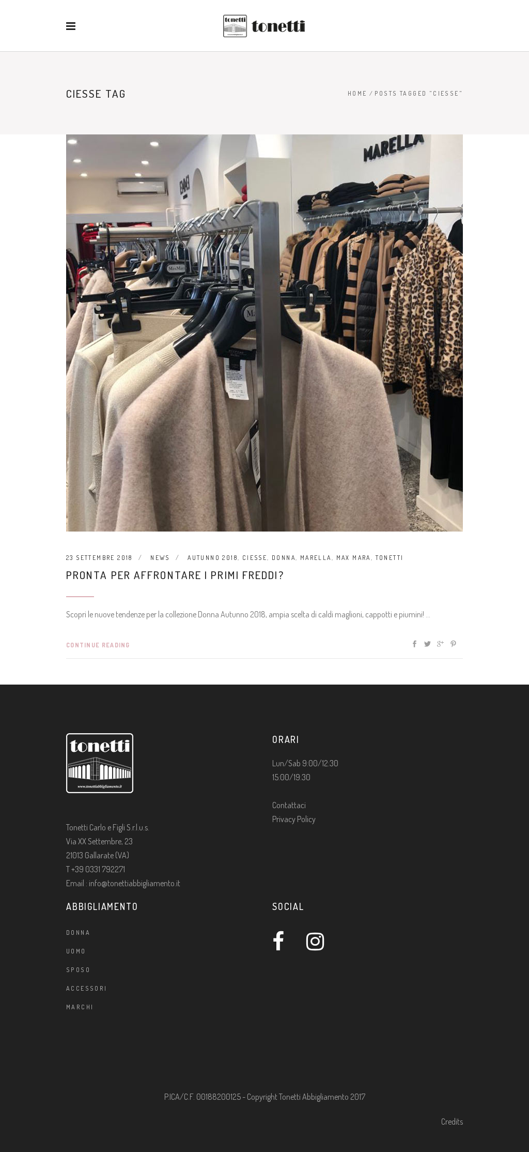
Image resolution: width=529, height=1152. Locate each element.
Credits (452, 1121)
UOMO (76, 951)
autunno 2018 (213, 558)
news (160, 558)
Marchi (80, 1007)
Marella (316, 558)
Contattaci (289, 805)
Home (357, 93)
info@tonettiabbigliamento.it (134, 883)
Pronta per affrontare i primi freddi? (175, 575)
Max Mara (353, 558)
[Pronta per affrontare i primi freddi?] (264, 333)
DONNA (78, 932)
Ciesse (254, 558)
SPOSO (78, 970)
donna (283, 558)
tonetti (390, 558)
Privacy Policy (294, 819)
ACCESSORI (86, 988)
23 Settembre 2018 (99, 558)
